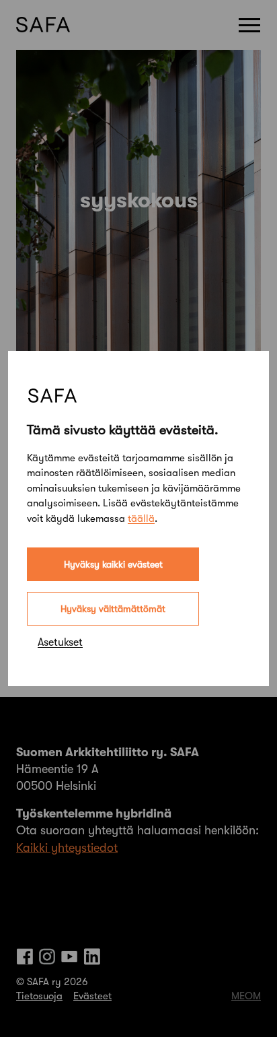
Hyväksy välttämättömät (113, 608)
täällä (141, 518)
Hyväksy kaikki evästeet (113, 564)
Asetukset (60, 642)
